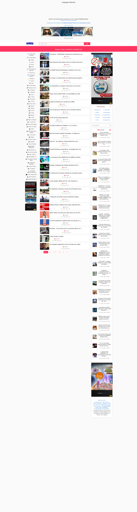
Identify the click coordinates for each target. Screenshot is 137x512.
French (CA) (102, 400)
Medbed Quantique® (32, 179)
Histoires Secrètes (32, 166)
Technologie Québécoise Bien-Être (31, 171)
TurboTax (98, 117)
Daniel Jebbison (107, 117)
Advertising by (66, 25)
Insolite (32, 128)
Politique (32, 59)
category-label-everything (32, 54)
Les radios (32, 96)
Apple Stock (107, 120)
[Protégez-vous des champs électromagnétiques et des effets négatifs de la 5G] (102, 75)
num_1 (45, 252)
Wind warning (107, 112)
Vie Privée (98, 404)
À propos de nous (98, 402)
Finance (32, 64)
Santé (32, 83)
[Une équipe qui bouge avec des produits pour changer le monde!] (31, 193)
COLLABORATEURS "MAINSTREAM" (102, 409)
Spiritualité (32, 141)
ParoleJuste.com (32, 149)
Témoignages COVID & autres (32, 160)
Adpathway (71, 25)
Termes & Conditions (97, 403)
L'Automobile (32, 99)
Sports (32, 66)
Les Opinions (32, 90)
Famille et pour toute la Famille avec (68, 22)
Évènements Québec (32, 124)
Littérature (32, 78)
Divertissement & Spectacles (32, 69)
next (64, 252)
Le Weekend (32, 92)
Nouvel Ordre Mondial (32, 152)
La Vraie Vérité (32, 134)
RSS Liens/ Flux (97, 406)
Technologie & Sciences (32, 75)
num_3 (55, 252)
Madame (32, 106)
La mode (32, 117)
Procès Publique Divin (32, 174)
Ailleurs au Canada (32, 126)
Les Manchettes (32, 85)
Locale (32, 62)
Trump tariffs (107, 109)
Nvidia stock (97, 115)
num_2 (50, 252)
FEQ (98, 120)
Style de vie (32, 72)
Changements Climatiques (32, 163)
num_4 (59, 252)
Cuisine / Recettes (32, 144)
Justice (32, 94)
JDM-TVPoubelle (32, 176)
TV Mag (32, 112)
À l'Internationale (32, 57)
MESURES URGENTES (32, 147)
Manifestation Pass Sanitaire (32, 132)
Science (32, 80)
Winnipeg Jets (98, 109)
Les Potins (32, 101)
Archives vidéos (32, 103)
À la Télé (32, 110)
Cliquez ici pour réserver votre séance (68, 20)
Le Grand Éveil (32, 122)
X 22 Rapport (32, 168)
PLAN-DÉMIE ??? (32, 156)
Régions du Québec (32, 119)
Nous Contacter (105, 402)
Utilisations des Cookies (106, 404)
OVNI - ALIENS (32, 154)
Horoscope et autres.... (32, 139)
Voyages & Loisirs (32, 87)
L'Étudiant (32, 108)
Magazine (32, 115)
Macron (97, 112)
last (67, 252)
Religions (32, 137)
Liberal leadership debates (108, 115)
